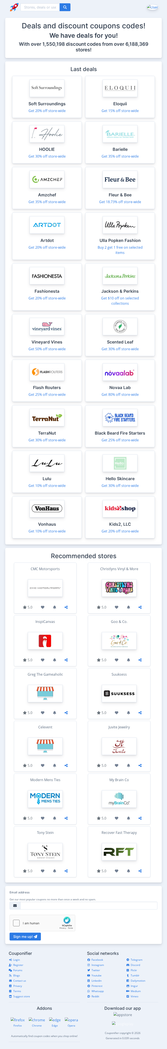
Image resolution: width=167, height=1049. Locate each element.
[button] (152, 7)
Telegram (136, 960)
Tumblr (135, 975)
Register (18, 965)
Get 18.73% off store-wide (120, 201)
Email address (20, 892)
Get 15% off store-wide (120, 110)
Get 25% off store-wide (47, 394)
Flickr (134, 970)
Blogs (16, 975)
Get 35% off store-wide (120, 156)
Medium (136, 991)
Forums (17, 970)
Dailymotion (138, 981)
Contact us (19, 981)
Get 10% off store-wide (47, 485)
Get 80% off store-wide (120, 394)
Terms (17, 991)
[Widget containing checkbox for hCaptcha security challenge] (42, 923)
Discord (135, 965)
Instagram (98, 965)
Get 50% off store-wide (47, 349)
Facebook (97, 960)
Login (16, 960)
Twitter (96, 970)
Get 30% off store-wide (47, 156)
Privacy (17, 986)
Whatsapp (98, 991)
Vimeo (134, 996)
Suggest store (21, 996)
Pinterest (97, 986)
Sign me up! (23, 936)
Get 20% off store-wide (47, 110)
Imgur (134, 986)
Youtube (97, 975)
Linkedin (97, 981)
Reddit (95, 996)
